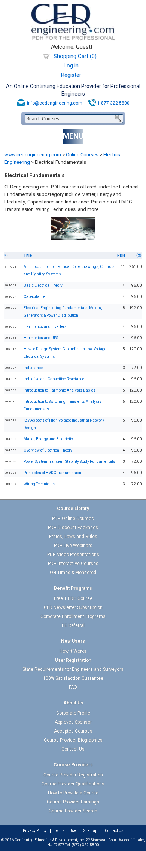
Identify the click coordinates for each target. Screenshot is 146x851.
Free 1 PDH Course (73, 598)
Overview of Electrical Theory (48, 450)
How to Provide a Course (73, 793)
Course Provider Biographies (73, 740)
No (6, 255)
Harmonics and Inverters (45, 327)
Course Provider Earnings (73, 802)
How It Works (73, 651)
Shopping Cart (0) (75, 56)
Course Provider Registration (73, 775)
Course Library (73, 508)
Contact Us (73, 749)
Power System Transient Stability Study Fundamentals (69, 461)
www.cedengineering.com (32, 154)
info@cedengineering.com (54, 103)
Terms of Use (65, 831)
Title (28, 255)
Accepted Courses (73, 731)
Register (71, 75)
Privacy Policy (34, 831)
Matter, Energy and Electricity (48, 439)
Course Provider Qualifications (73, 784)
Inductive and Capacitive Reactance (54, 379)
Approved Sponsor (73, 722)
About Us (73, 703)
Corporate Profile (73, 713)
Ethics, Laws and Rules (73, 536)
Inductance (33, 368)
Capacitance (34, 297)
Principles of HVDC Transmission (52, 473)
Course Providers (73, 764)
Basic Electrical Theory (43, 285)
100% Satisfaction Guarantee (73, 678)
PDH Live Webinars (73, 545)
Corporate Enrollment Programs (73, 616)
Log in (71, 65)
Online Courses (82, 154)
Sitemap (90, 831)
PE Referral (73, 625)
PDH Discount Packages (73, 527)
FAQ (73, 687)
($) (139, 255)
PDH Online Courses (73, 518)
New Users (73, 641)
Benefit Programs (73, 588)
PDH (121, 255)
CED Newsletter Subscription (73, 607)
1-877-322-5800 (113, 103)
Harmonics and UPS (41, 338)
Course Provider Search (73, 811)
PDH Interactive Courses (73, 563)
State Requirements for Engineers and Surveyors (73, 669)
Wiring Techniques (40, 484)
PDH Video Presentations (73, 554)
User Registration (73, 660)
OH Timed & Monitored (73, 572)
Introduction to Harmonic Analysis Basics (59, 390)
